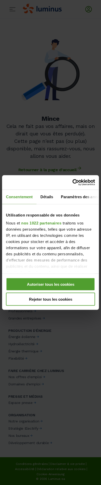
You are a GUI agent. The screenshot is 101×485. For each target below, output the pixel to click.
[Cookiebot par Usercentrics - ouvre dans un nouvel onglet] (72, 182)
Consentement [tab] (19, 196)
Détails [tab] (46, 196)
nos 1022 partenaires (41, 223)
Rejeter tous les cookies (50, 299)
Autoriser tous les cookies (50, 284)
